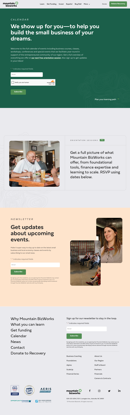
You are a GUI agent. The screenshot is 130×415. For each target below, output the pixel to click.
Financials (98, 374)
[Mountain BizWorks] (10, 4)
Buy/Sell (78, 4)
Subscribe (18, 92)
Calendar (19, 336)
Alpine (69, 365)
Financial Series (73, 374)
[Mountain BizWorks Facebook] (90, 390)
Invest (61, 4)
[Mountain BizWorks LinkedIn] (119, 390)
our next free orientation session (46, 58)
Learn (42, 4)
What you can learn (27, 325)
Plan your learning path (105, 100)
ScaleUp (70, 370)
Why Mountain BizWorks (32, 319)
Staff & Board (99, 365)
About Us (98, 356)
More (86, 4)
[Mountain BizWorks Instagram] (99, 390)
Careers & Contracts (102, 378)
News (16, 342)
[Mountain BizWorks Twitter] (109, 390)
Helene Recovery (118, 4)
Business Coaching (74, 356)
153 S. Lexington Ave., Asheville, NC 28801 (90, 399)
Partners (98, 370)
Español (69, 4)
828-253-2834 (71, 399)
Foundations (71, 361)
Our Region (99, 361)
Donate (104, 4)
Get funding (21, 330)
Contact (18, 348)
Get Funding (51, 4)
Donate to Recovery (28, 353)
